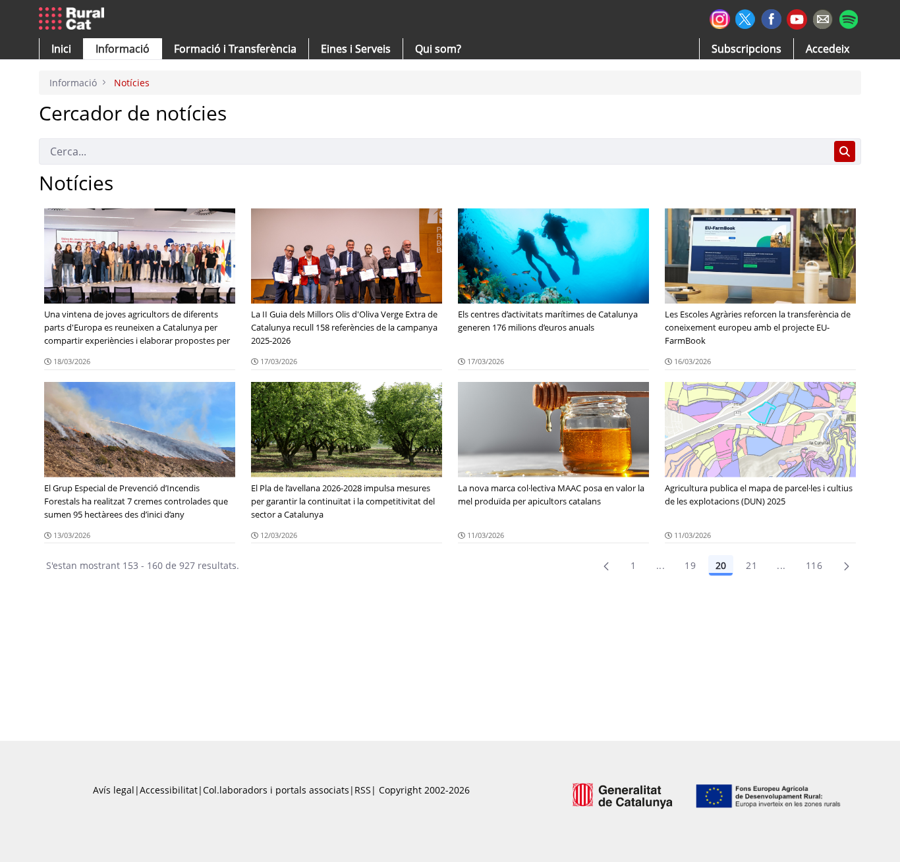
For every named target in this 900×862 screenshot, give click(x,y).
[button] (61, 48)
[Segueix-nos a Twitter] (745, 17)
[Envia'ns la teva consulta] (822, 17)
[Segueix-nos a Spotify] (848, 17)
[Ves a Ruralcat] (74, 19)
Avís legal (113, 790)
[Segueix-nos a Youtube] (797, 18)
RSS (362, 790)
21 (751, 565)
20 (721, 565)
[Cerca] (844, 151)
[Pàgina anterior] (606, 565)
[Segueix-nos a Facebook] (771, 17)
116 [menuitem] (814, 565)
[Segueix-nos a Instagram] (720, 17)
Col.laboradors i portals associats (276, 790)
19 (690, 565)
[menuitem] (235, 48)
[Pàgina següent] (846, 565)
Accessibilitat (169, 790)
